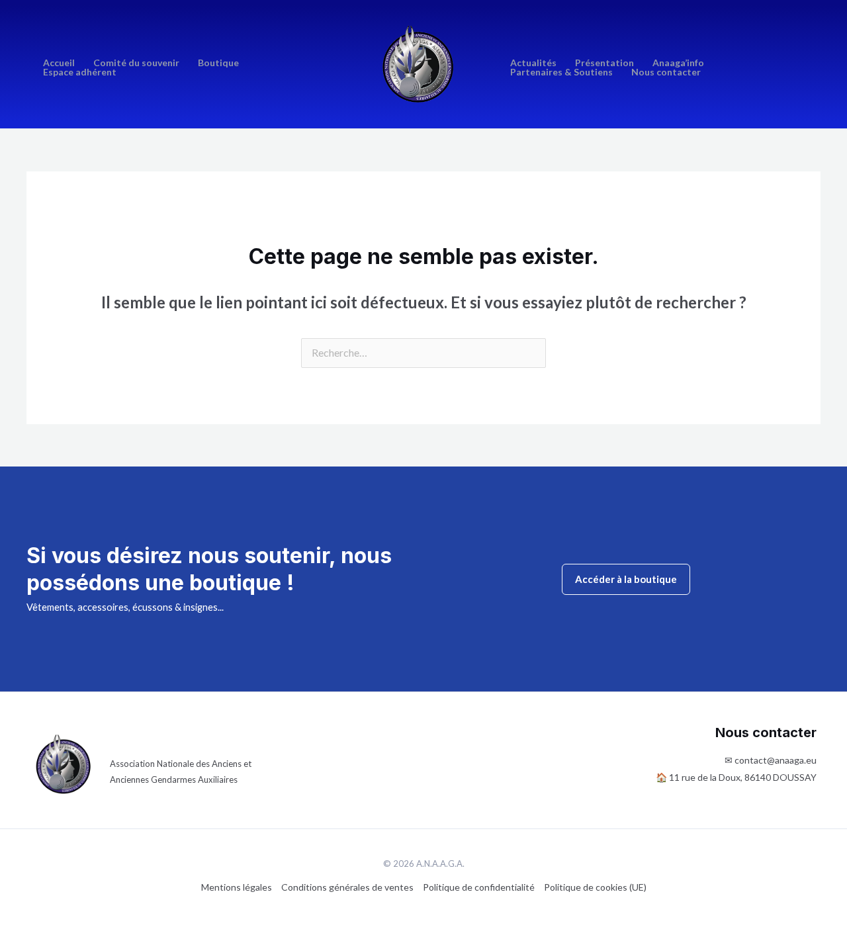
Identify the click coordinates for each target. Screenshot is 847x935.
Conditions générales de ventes (347, 887)
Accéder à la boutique (626, 579)
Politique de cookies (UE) (595, 887)
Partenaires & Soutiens (561, 72)
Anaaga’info (678, 62)
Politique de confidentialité (479, 887)
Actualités (533, 62)
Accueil (59, 62)
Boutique (218, 62)
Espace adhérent (79, 72)
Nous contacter (666, 72)
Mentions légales (236, 887)
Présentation (604, 62)
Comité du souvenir (136, 62)
